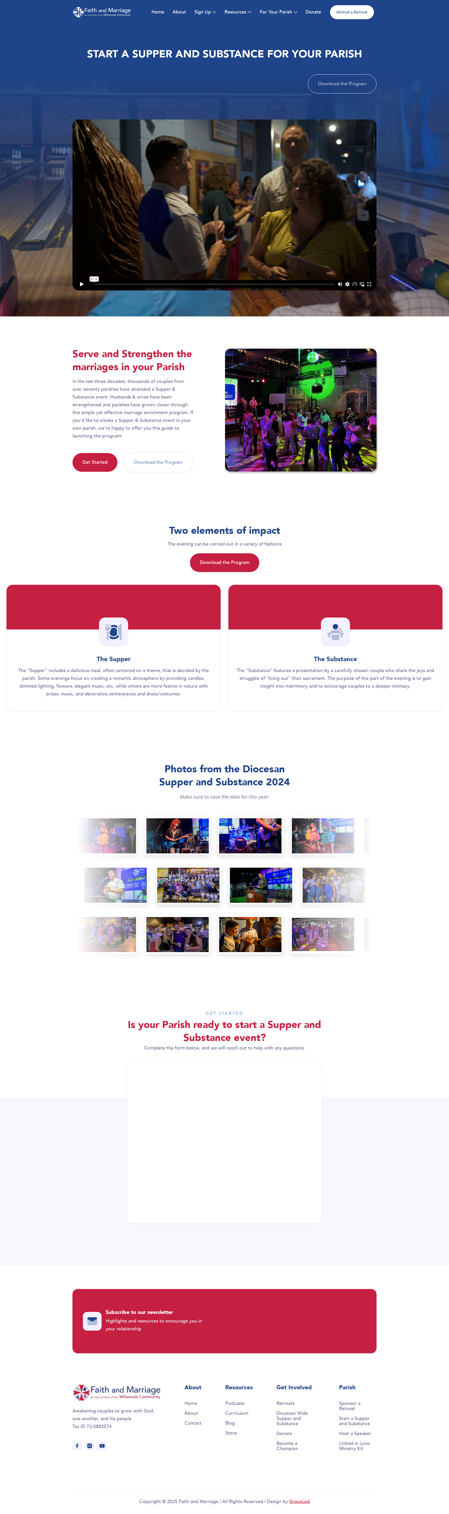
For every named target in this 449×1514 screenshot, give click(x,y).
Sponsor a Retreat (349, 1406)
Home (157, 12)
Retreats (285, 1403)
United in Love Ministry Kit (354, 1446)
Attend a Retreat (352, 12)
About (179, 12)
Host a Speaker (355, 1433)
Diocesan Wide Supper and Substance (292, 1418)
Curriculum (236, 1413)
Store (231, 1433)
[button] (205, 12)
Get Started (95, 462)
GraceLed (299, 1501)
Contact (193, 1423)
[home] (101, 12)
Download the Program (342, 84)
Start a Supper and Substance (354, 1421)
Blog (230, 1423)
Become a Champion (287, 1446)
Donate (313, 12)
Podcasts (235, 1403)
